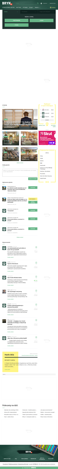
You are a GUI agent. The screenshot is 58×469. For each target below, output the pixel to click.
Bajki (41, 163)
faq (16, 458)
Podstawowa (16, 20)
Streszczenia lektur (8, 7)
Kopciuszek (42, 165)
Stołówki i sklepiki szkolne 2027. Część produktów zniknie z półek (28, 141)
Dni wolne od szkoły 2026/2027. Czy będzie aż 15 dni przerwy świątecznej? (11, 141)
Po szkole (6, 136)
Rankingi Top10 (42, 125)
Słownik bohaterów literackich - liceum (29, 355)
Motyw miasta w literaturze (46, 416)
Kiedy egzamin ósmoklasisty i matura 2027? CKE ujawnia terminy (10, 156)
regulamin (50, 458)
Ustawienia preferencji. (23, 464)
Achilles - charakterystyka (45, 414)
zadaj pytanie (33, 178)
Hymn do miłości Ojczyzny (46, 176)
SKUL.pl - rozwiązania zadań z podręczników (29, 416)
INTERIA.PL (35, 464)
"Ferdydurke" (10, 210)
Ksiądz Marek (43, 178)
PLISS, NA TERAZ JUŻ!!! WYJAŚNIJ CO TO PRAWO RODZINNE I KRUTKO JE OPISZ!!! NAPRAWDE (17, 201)
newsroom (33, 458)
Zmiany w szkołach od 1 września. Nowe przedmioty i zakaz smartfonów (28, 156)
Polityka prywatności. (13, 464)
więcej (37, 7)
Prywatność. (5, 464)
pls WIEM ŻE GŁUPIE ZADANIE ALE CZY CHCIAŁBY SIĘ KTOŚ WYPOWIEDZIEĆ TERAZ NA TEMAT (17, 189)
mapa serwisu (24, 458)
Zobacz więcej (20, 162)
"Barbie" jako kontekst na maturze (29, 414)
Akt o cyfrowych (42, 459)
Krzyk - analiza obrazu (9, 416)
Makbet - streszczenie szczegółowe (48, 412)
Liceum (41, 20)
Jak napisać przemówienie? (46, 410)
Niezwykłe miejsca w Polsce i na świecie (11, 414)
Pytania (25, 7)
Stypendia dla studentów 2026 (29, 412)
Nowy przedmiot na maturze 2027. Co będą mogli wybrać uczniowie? (18, 124)
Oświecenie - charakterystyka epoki (29, 410)
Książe (41, 158)
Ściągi (31, 7)
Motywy (18, 7)
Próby (41, 156)
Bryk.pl (4, 374)
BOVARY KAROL (10, 360)
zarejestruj (53, 3)
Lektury (47, 152)
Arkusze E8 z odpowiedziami (10, 412)
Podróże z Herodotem (45, 171)
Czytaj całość (7, 369)
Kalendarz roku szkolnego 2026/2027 (11, 410)
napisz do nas (7, 458)
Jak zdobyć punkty (53, 126)
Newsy (6, 119)
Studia (16, 25)
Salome (41, 160)
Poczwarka (42, 173)
